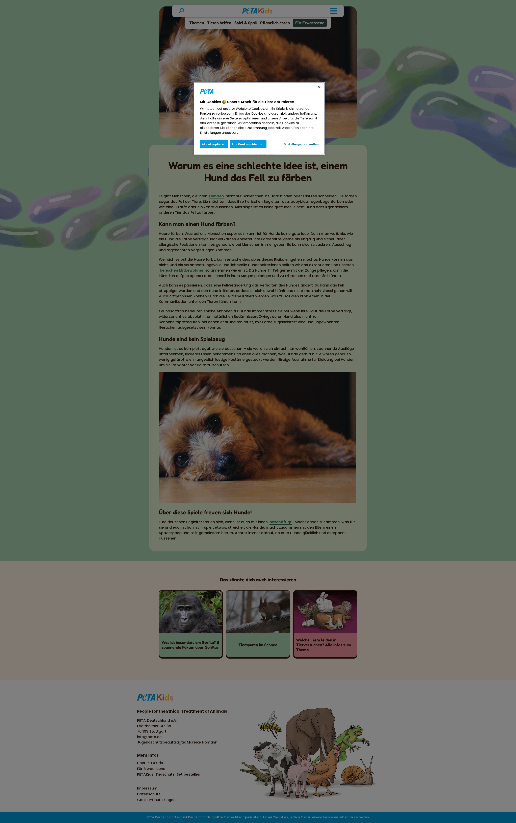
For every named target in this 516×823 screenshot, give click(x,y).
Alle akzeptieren (214, 144)
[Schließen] (319, 87)
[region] (259, 118)
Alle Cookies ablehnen (248, 144)
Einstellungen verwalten (301, 144)
